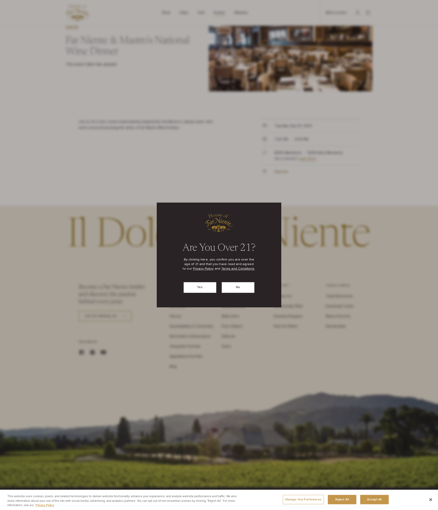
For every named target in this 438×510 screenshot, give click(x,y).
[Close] (431, 499)
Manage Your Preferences (303, 499)
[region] (219, 500)
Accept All (374, 499)
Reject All (342, 499)
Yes (200, 287)
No (238, 287)
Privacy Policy (203, 269)
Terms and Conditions (238, 269)
